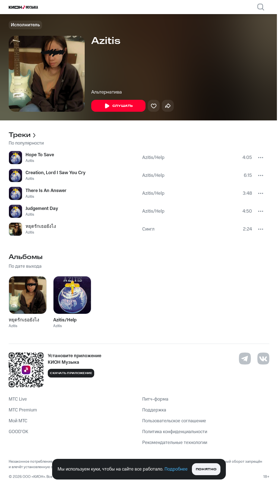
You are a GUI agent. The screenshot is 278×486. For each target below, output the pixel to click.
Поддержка (154, 410)
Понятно (206, 469)
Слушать (122, 106)
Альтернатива (106, 92)
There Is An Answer (46, 190)
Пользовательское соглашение (174, 421)
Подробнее (176, 469)
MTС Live (18, 399)
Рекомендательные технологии (174, 442)
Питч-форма (155, 399)
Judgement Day (42, 208)
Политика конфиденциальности (174, 432)
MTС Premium (23, 410)
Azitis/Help (153, 157)
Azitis (30, 161)
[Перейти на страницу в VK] (263, 358)
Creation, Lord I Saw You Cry (56, 173)
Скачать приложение (71, 373)
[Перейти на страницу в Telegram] (245, 358)
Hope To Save (40, 155)
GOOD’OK (18, 432)
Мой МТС (18, 421)
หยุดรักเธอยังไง (41, 226)
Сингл (148, 229)
